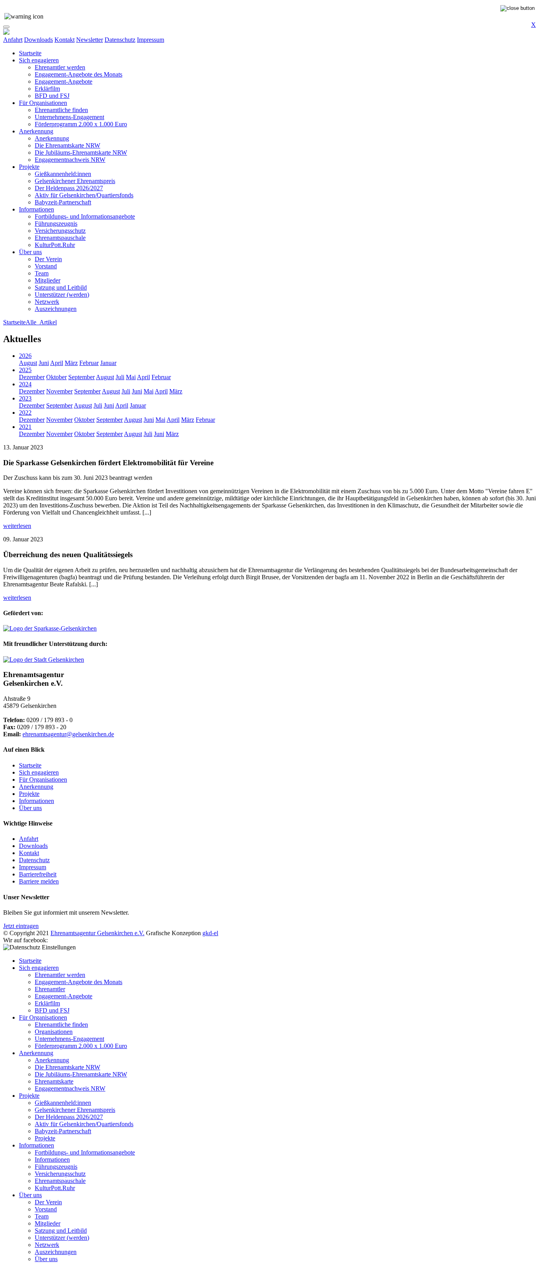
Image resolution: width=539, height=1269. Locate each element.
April (56, 362)
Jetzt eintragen (21, 926)
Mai (131, 377)
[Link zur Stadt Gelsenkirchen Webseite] (43, 659)
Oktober (56, 377)
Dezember (32, 377)
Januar (108, 362)
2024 (25, 384)
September (81, 377)
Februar (89, 362)
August (28, 362)
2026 (25, 355)
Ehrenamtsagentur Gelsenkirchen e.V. (97, 933)
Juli (120, 377)
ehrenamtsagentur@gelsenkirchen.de (68, 734)
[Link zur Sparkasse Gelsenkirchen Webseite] (50, 628)
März (71, 362)
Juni (44, 362)
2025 (25, 370)
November (59, 391)
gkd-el (210, 933)
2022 (25, 412)
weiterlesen (17, 525)
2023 (25, 398)
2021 (25, 426)
